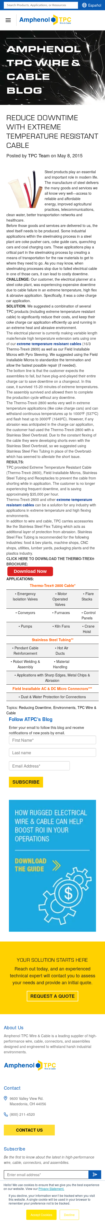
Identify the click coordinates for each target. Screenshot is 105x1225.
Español (94, 5)
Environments (64, 707)
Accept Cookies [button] (41, 1214)
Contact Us (29, 1130)
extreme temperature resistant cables (49, 343)
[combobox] (41, 5)
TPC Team (39, 155)
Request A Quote (52, 996)
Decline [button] (69, 1214)
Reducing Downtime (35, 707)
